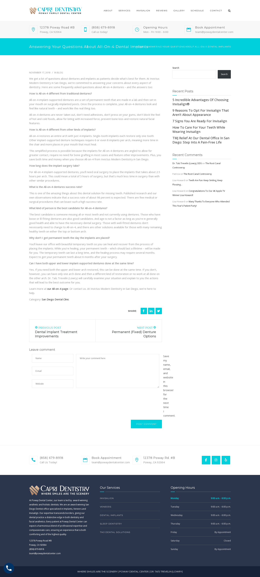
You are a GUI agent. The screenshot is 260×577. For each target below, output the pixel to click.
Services (124, 10)
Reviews (161, 10)
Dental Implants (111, 515)
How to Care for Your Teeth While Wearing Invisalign (198, 129)
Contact (216, 10)
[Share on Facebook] (144, 311)
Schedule (197, 10)
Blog (60, 72)
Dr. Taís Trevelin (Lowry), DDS (187, 163)
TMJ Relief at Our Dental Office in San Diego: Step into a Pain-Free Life (200, 140)
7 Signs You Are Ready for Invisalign (199, 121)
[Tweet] (158, 311)
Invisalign (143, 10)
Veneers (105, 506)
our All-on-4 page (57, 288)
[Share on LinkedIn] (151, 311)
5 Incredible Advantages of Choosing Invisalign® (200, 102)
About (108, 10)
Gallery (179, 10)
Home (139, 46)
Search (175, 67)
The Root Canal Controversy (198, 173)
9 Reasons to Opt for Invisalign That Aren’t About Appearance (200, 112)
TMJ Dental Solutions (115, 532)
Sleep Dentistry (111, 523)
